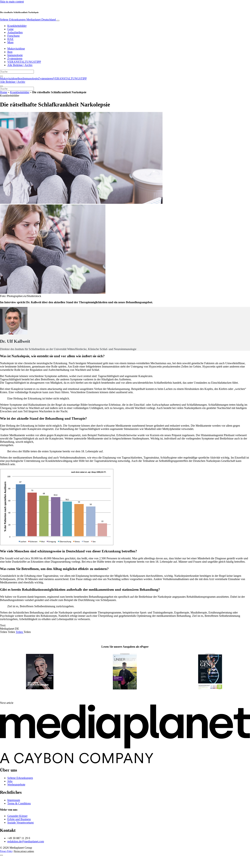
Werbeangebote (16, 784)
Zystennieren (14, 58)
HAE (10, 39)
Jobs (9, 781)
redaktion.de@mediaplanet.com (25, 841)
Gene (10, 29)
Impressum (13, 800)
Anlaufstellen (15, 32)
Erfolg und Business (19, 819)
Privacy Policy (6, 851)
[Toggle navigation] (58, 20)
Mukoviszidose (16, 48)
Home (3, 92)
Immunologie (15, 55)
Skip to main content (12, 1)
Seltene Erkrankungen (28, 19)
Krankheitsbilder (17, 25)
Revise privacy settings (24, 851)
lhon (9, 51)
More (10, 42)
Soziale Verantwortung (20, 822)
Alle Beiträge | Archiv (20, 65)
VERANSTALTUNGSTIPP (24, 61)
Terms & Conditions (19, 803)
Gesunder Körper (17, 815)
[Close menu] (1, 86)
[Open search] (1, 76)
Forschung (13, 35)
